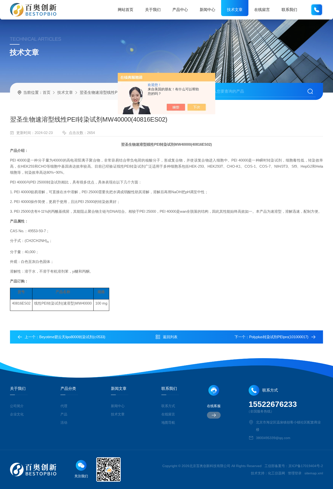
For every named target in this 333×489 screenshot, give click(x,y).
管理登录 (295, 473)
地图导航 (168, 422)
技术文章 (235, 10)
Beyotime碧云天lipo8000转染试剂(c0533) (72, 337)
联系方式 (168, 406)
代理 (63, 406)
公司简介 (17, 406)
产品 (63, 414)
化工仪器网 (276, 473)
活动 (63, 422)
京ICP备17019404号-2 (305, 466)
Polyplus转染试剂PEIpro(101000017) (278, 337)
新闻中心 (207, 10)
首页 (46, 92)
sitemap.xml (313, 473)
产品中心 (180, 10)
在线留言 (262, 10)
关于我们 (153, 10)
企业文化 (17, 414)
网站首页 (125, 10)
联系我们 (289, 10)
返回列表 (170, 337)
